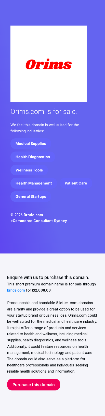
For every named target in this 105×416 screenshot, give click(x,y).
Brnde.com (33, 215)
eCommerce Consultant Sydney (38, 221)
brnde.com (16, 290)
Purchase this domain (33, 384)
